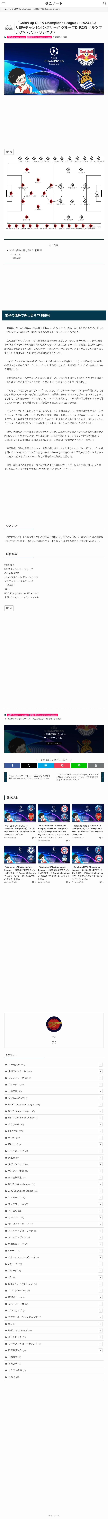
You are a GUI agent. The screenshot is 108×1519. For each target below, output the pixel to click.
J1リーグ (16, 1084)
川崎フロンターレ (20, 1071)
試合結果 (17, 258)
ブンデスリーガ (18, 1204)
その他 (13, 1377)
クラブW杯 (16, 1124)
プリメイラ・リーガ (20, 1224)
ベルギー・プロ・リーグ (22, 1231)
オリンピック (17, 1337)
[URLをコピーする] (96, 765)
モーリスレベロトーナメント (24, 1344)
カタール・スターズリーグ (23, 1257)
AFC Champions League (23, 1191)
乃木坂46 (14, 1357)
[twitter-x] (54, 1042)
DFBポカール (16, 1297)
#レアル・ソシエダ (53, 719)
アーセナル (16, 1064)
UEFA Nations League (21, 1184)
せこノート (54, 3)
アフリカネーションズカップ (24, 1317)
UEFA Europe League (21, 1111)
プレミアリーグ (19, 1078)
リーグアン (16, 1217)
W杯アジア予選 (18, 1171)
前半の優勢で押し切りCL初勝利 (25, 250)
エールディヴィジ (19, 1237)
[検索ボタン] (104, 3)
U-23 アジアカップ (20, 1330)
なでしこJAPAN (18, 1098)
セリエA (15, 1211)
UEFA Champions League (16, 37)
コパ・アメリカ (18, 1304)
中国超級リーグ (17, 1244)
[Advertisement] (54, 119)
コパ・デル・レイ (19, 1290)
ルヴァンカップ (18, 1164)
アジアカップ (16, 1310)
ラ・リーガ (16, 1197)
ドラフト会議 (17, 1370)
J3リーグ (14, 1270)
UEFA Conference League (23, 1117)
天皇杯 (13, 1157)
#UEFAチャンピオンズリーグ (19, 719)
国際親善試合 (17, 1350)
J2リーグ (15, 1264)
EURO (14, 1137)
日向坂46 (14, 1363)
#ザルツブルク (38, 719)
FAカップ (15, 1144)
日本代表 (15, 1091)
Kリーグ (14, 1250)
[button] (12, 765)
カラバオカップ (18, 1151)
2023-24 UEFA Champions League (39, 37)
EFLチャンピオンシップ (22, 1284)
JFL (11, 1277)
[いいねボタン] (7, 152)
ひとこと (17, 254)
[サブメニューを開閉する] (101, 1065)
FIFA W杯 (15, 1131)
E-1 (11, 1324)
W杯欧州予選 (17, 1177)
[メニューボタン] (3, 3)
